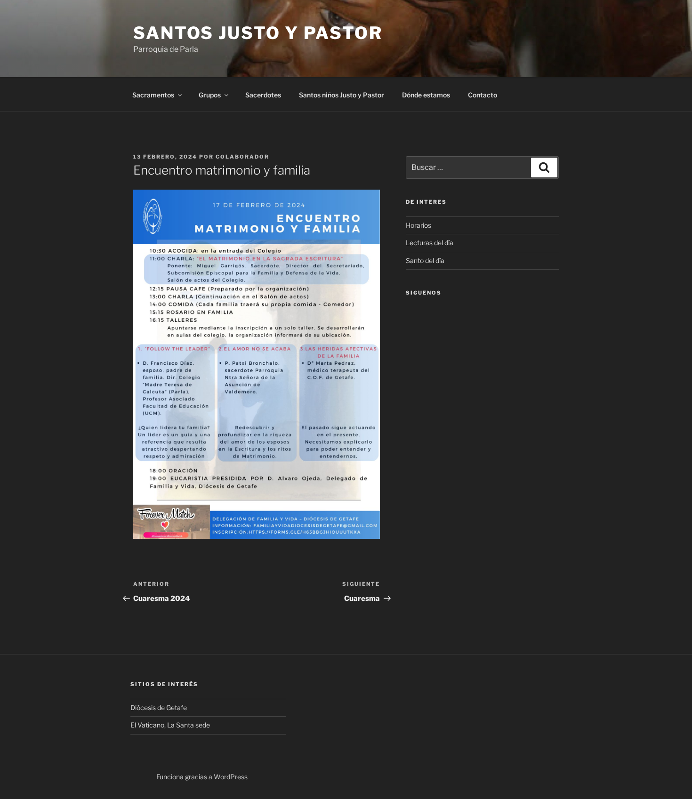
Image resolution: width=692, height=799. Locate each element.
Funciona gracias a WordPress (202, 777)
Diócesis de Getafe (158, 707)
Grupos (210, 95)
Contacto (482, 95)
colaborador (242, 156)
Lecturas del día (429, 243)
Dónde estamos (426, 95)
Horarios (418, 225)
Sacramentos (153, 95)
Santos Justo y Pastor (257, 33)
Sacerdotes (263, 95)
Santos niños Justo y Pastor (341, 95)
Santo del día (425, 260)
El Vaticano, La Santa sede (170, 725)
